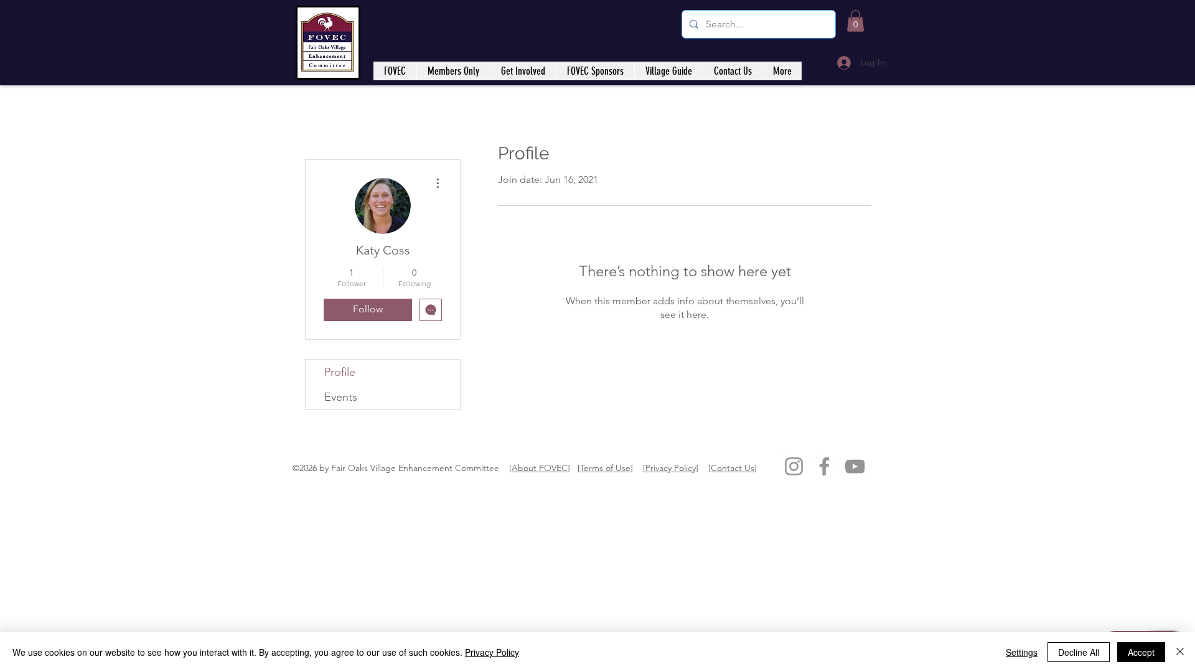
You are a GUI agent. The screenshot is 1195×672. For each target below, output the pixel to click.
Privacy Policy (670, 468)
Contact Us (732, 468)
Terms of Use (605, 468)
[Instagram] (794, 466)
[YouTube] (855, 466)
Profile (339, 372)
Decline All (1078, 652)
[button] (855, 21)
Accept (1141, 652)
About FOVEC (540, 468)
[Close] (1180, 652)
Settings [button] (1022, 652)
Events (340, 397)
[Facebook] (824, 466)
